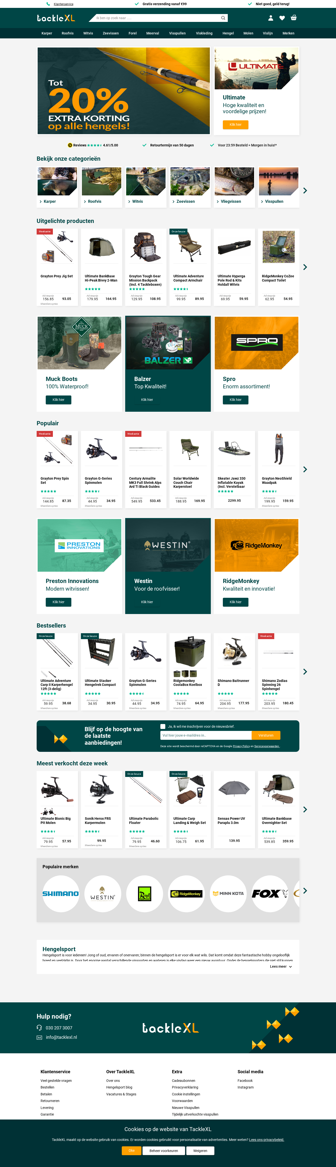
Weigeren (200, 1151)
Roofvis (68, 33)
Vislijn (268, 33)
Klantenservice (63, 4)
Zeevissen (111, 33)
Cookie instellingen (186, 1094)
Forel (133, 33)
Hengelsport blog (119, 1087)
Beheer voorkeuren (164, 1151)
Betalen (46, 1094)
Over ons (113, 1081)
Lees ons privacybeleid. (266, 1140)
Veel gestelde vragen (56, 1081)
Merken (288, 33)
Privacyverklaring (185, 1087)
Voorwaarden (182, 1101)
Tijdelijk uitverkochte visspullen (195, 1114)
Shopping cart (293, 18)
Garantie (47, 1114)
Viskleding (204, 33)
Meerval (152, 33)
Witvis (88, 33)
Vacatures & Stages (121, 1094)
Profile (271, 18)
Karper (47, 33)
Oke (132, 1150)
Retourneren (50, 1101)
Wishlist (282, 18)
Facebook (245, 1081)
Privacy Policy (241, 746)
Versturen (266, 735)
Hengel (228, 33)
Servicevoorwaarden (267, 746)
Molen (248, 33)
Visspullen (177, 33)
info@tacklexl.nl (61, 1037)
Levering (47, 1108)
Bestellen (47, 1087)
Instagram (246, 1087)
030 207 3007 (59, 1027)
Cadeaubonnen (183, 1081)
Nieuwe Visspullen (185, 1108)
